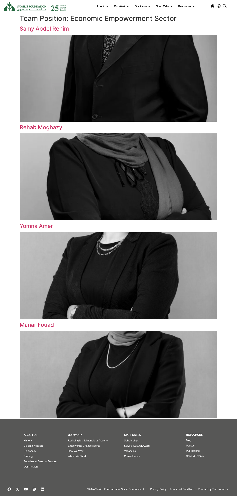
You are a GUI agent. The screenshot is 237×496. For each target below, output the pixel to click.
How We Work (76, 450)
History (28, 440)
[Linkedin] (42, 489)
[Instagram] (34, 489)
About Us (102, 6)
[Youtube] (26, 489)
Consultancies (132, 456)
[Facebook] (9, 489)
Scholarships (131, 440)
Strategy (28, 456)
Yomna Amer (36, 226)
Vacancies (130, 450)
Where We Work (77, 456)
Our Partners (142, 6)
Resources (184, 6)
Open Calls (162, 6)
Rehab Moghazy (41, 127)
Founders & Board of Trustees (41, 461)
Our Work (119, 6)
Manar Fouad (37, 324)
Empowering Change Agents (84, 445)
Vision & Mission (33, 445)
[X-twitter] (17, 489)
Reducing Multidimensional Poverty (88, 440)
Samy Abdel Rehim (44, 28)
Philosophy (30, 450)
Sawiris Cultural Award (137, 445)
